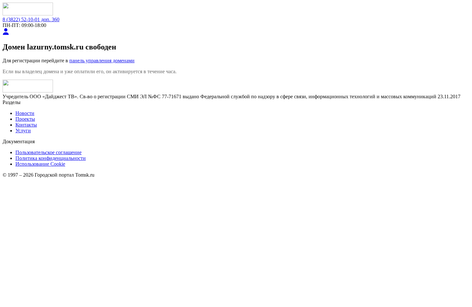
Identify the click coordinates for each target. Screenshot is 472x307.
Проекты (25, 119)
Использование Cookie (40, 164)
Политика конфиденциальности (50, 158)
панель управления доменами (102, 60)
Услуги (23, 130)
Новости (24, 113)
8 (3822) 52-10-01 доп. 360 (31, 19)
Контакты (26, 124)
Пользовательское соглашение (48, 152)
